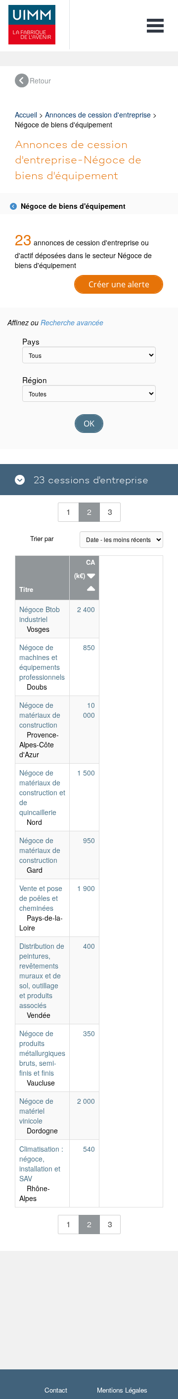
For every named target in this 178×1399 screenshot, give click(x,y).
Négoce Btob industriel (39, 614)
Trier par (41, 538)
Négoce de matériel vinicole (36, 1111)
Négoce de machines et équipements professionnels (42, 662)
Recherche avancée (72, 322)
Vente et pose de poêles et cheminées (40, 898)
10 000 (89, 710)
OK (89, 423)
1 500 (86, 772)
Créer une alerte (119, 284)
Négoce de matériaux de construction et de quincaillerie (42, 792)
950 (89, 840)
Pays (31, 341)
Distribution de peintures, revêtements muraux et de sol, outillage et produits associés (41, 975)
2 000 (86, 1101)
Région (34, 379)
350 (89, 1033)
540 (89, 1149)
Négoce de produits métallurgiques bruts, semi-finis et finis (42, 1053)
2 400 (86, 609)
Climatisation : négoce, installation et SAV (41, 1163)
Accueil (26, 114)
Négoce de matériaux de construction (39, 715)
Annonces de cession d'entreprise (98, 114)
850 (89, 647)
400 (89, 946)
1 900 (86, 888)
